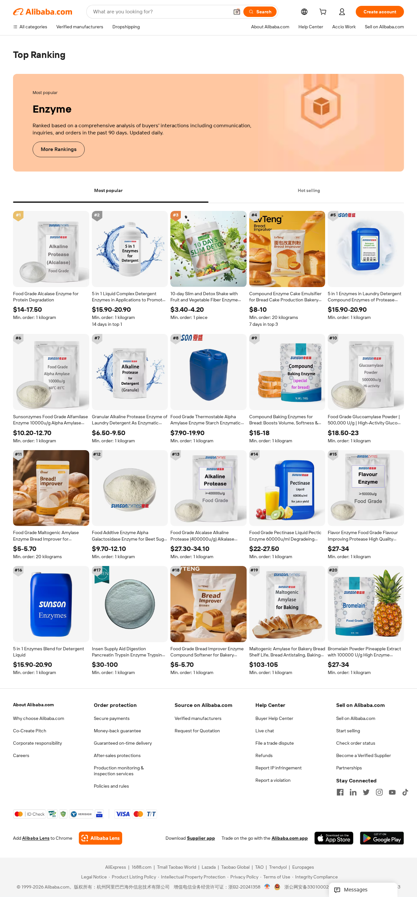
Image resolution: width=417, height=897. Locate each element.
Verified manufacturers (198, 718)
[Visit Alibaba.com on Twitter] (366, 792)
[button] (237, 12)
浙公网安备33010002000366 (314, 887)
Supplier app (201, 838)
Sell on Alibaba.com (355, 718)
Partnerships (349, 767)
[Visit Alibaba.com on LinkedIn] (353, 792)
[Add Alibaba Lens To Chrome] (100, 838)
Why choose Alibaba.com (38, 718)
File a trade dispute (274, 743)
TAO (259, 867)
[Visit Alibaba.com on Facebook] (340, 792)
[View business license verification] (267, 887)
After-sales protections (117, 755)
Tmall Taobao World (176, 867)
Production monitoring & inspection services (119, 770)
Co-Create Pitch (29, 730)
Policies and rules (111, 786)
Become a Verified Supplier (363, 755)
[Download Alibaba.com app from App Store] (333, 838)
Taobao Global (235, 867)
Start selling (348, 730)
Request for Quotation (197, 730)
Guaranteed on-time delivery (123, 743)
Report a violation (273, 780)
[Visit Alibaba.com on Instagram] (379, 792)
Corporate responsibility (37, 743)
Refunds (264, 755)
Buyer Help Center (274, 718)
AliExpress (115, 867)
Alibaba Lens (36, 838)
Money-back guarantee (117, 730)
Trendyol (278, 867)
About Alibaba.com (33, 704)
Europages (303, 867)
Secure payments (112, 718)
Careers (21, 755)
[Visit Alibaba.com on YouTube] (392, 792)
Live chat (264, 730)
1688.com (141, 867)
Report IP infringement (278, 767)
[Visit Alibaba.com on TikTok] (405, 792)
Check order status (355, 743)
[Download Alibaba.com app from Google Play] (382, 838)
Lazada (209, 867)
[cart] (324, 12)
